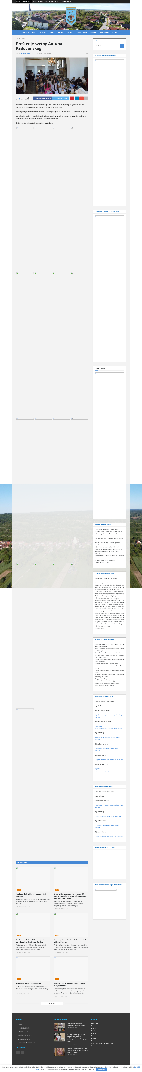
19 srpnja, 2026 (59, 952)
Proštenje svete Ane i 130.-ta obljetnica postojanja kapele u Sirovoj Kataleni (30, 941)
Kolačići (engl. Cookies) (50, 1)
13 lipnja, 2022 (38, 53)
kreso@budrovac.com (28, 1043)
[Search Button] (122, 46)
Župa (34, 33)
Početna (25, 33)
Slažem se (101, 1069)
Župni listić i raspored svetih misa (102, 1043)
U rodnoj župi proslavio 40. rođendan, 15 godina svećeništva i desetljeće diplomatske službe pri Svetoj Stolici (70, 896)
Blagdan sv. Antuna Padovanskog (28, 983)
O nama (40, 1)
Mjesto (43, 33)
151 (68, 908)
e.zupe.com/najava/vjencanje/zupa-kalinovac (109, 836)
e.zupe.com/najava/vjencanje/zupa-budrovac (109, 760)
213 (67, 952)
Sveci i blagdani (56, 33)
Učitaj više (52, 1003)
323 (29, 952)
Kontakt (35, 1)
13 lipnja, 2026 (21, 994)
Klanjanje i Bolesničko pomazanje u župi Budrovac (76, 1024)
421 (66, 996)
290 (29, 906)
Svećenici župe (81, 33)
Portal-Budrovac (25, 53)
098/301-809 (27, 1039)
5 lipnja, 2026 (59, 996)
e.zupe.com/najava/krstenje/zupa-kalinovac (108, 816)
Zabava (114, 33)
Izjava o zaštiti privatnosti (64, 1)
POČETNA (94, 1023)
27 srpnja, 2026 (21, 952)
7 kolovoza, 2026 (21, 906)
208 (28, 994)
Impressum (104, 33)
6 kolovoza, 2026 (60, 908)
